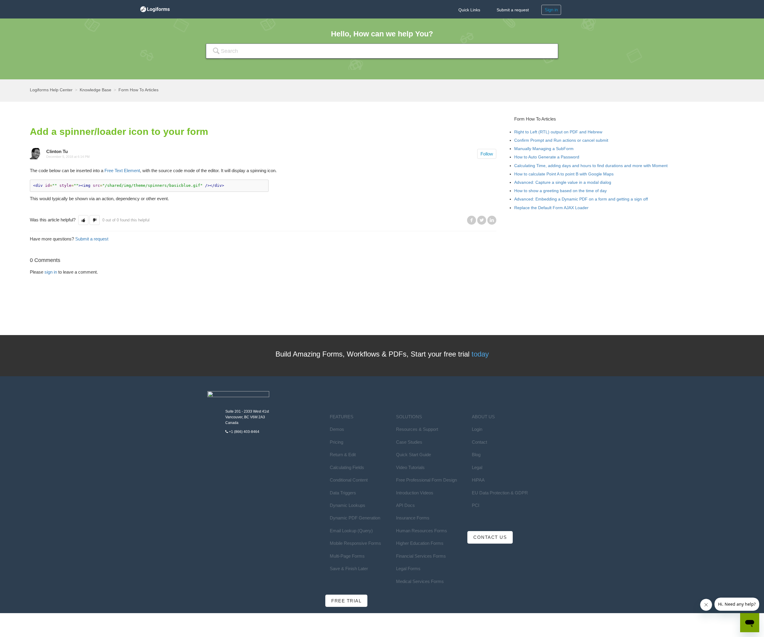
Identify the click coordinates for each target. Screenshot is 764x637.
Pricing (336, 442)
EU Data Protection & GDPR (500, 492)
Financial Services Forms (421, 556)
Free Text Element (122, 170)
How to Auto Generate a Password (546, 157)
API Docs (405, 505)
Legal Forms (408, 568)
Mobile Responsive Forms (355, 543)
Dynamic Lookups (347, 505)
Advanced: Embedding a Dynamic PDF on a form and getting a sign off (581, 199)
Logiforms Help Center (51, 89)
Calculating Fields (347, 467)
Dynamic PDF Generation (355, 517)
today (480, 354)
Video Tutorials (410, 467)
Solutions (409, 416)
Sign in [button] (551, 9)
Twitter (481, 220)
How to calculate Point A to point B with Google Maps (564, 174)
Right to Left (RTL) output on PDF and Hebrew (558, 131)
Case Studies (409, 442)
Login (477, 429)
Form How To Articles (138, 89)
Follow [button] (486, 153)
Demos (337, 429)
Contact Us (490, 537)
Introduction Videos (414, 492)
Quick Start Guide (413, 454)
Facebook (471, 220)
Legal (477, 467)
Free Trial (346, 600)
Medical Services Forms (420, 581)
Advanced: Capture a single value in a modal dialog (562, 182)
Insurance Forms (412, 517)
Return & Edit (343, 454)
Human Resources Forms (421, 530)
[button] (83, 220)
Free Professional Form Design (426, 479)
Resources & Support (417, 429)
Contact (479, 442)
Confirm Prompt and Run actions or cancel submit (561, 140)
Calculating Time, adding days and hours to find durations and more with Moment (591, 165)
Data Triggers (343, 492)
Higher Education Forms (419, 543)
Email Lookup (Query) (351, 530)
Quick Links (469, 9)
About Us (483, 416)
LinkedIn (491, 220)
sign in (50, 271)
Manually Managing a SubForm (544, 148)
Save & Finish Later (349, 568)
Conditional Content (349, 479)
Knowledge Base (95, 89)
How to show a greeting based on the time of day (560, 190)
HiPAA (478, 479)
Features (341, 416)
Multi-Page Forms (347, 556)
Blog (476, 454)
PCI (475, 505)
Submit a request (513, 9)
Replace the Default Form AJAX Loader (551, 207)
